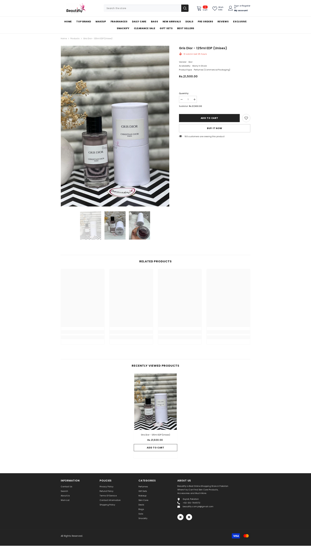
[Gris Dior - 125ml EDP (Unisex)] (155, 401)
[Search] (146, 8)
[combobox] (142, 8)
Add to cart (209, 118)
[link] (246, 118)
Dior (190, 62)
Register (246, 6)
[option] (115, 126)
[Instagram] (180, 517)
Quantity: (184, 93)
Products (75, 38)
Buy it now (214, 128)
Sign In (236, 7)
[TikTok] (189, 517)
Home (64, 38)
